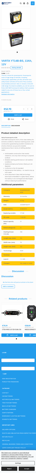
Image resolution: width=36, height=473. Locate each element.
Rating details (16, 67)
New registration (9, 378)
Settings (18, 463)
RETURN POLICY (7, 437)
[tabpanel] (15, 39)
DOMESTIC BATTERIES (9, 419)
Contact (5, 393)
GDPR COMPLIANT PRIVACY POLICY (14, 448)
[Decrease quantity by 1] (23, 109)
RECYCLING (6, 440)
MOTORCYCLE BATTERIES (10, 399)
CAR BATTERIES (7, 396)
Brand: (5, 71)
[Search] (20, 3)
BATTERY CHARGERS (9, 409)
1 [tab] (17, 52)
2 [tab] (18, 338)
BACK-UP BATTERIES (9, 406)
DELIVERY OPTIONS (8, 429)
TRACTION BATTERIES (9, 403)
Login (5, 374)
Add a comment (8, 286)
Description (5, 125)
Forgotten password (10, 382)
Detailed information (8, 94)
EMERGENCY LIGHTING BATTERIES (13, 416)
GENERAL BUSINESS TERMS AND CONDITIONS (17, 444)
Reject (9, 469)
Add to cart (18, 115)
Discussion (15, 125)
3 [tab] (19, 338)
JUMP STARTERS (7, 412)
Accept (26, 469)
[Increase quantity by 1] (31, 109)
